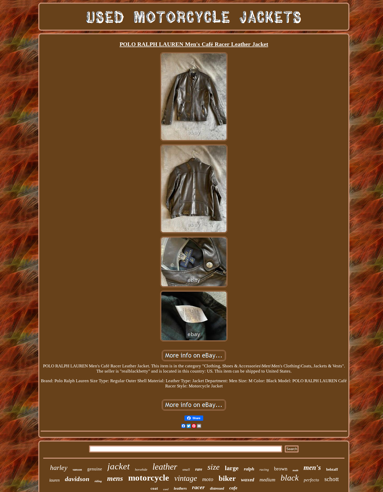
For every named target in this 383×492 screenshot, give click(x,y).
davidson (77, 478)
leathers (180, 488)
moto (207, 479)
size (213, 466)
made (295, 470)
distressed (217, 488)
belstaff (332, 469)
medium (267, 479)
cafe (233, 487)
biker (227, 478)
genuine (94, 469)
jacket (118, 466)
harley (58, 467)
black (290, 477)
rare (198, 469)
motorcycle (148, 477)
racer (198, 487)
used (166, 489)
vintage (185, 478)
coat (154, 488)
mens (115, 478)
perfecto (311, 479)
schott (331, 479)
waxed (247, 479)
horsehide (141, 469)
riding (98, 481)
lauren (54, 480)
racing (264, 469)
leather (164, 466)
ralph (249, 468)
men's (312, 467)
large (232, 468)
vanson (77, 469)
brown (280, 468)
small (186, 469)
